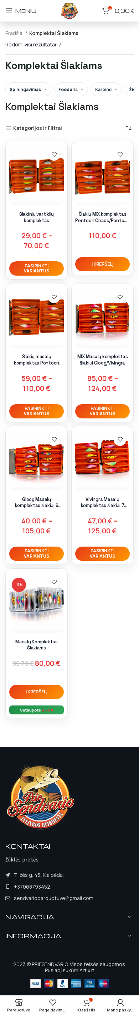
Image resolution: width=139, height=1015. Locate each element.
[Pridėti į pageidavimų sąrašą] (54, 154)
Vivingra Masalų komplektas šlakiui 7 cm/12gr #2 (102, 505)
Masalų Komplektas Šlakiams (36, 645)
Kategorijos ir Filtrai (37, 128)
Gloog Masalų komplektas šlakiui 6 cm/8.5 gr (36, 505)
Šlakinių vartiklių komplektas (36, 217)
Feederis (68, 89)
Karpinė (103, 89)
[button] (102, 264)
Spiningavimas (25, 89)
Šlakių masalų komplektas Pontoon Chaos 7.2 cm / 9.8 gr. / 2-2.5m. (36, 365)
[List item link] (49, 887)
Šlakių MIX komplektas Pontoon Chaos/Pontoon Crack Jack (102, 220)
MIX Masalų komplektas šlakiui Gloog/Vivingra (102, 359)
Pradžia (14, 33)
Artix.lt (86, 970)
